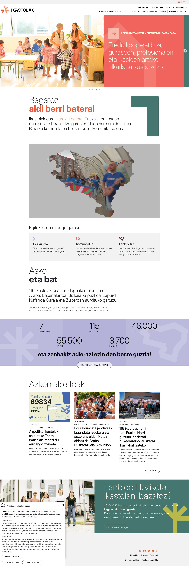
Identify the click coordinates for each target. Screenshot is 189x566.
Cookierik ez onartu (12, 562)
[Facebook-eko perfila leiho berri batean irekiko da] (140, 550)
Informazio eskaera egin (117, 527)
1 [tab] (89, 90)
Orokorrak (50, 428)
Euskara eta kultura (99, 424)
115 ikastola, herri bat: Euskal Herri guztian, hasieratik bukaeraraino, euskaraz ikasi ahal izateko (137, 436)
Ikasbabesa (181, 7)
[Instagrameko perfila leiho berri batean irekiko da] (144, 550)
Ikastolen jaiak (36, 428)
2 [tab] (93, 90)
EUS (180, 2)
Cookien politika (132, 559)
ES (184, 2)
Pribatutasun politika (149, 559)
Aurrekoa (4, 51)
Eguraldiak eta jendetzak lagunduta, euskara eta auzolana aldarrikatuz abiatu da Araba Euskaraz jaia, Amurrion (93, 436)
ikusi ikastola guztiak (94, 365)
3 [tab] (96, 90)
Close (63, 505)
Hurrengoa (185, 51)
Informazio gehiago (30, 516)
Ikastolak (134, 11)
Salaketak (154, 555)
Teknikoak (7, 537)
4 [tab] (99, 90)
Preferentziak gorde (12, 556)
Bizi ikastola (176, 11)
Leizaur (154, 7)
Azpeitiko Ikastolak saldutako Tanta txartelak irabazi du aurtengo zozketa (44, 437)
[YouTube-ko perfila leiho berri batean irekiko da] (149, 550)
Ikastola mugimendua (110, 11)
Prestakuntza (167, 7)
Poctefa (144, 555)
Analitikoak (8, 521)
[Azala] (17, 9)
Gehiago (152, 470)
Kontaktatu (135, 555)
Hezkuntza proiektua (154, 11)
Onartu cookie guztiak (32, 562)
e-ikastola (143, 7)
